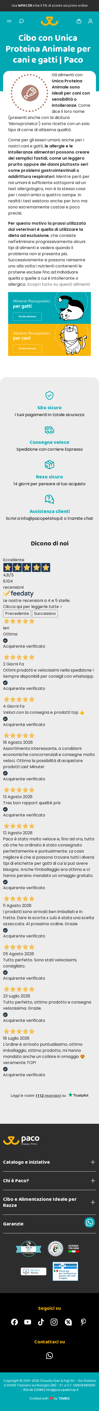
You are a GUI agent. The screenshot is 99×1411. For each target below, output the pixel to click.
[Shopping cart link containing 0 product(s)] (79, 21)
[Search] (21, 21)
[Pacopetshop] (14, 1322)
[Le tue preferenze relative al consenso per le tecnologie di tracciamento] (90, 1402)
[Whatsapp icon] (90, 1222)
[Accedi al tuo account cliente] (90, 21)
